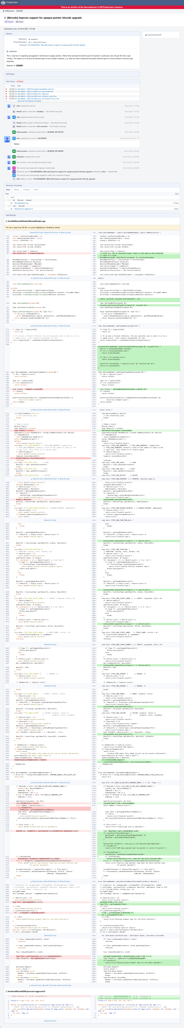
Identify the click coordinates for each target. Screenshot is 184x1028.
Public (20, 22)
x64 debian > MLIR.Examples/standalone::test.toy (35, 89)
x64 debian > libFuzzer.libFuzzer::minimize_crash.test (37, 96)
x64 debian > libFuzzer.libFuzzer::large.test (33, 94)
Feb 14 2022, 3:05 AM (131, 151)
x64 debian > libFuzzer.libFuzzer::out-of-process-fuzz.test (38, 99)
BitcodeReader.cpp (21, 203)
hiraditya (40, 111)
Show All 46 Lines (50, 479)
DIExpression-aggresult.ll (24, 209)
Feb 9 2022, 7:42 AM (132, 132)
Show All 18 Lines (50, 644)
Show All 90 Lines (50, 278)
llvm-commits (42, 126)
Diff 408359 (42, 138)
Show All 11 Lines (50, 686)
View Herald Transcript (54, 111)
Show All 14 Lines (50, 520)
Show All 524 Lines (50, 410)
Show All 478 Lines (50, 232)
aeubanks (34, 39)
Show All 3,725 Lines (49, 985)
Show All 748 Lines (50, 782)
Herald (19, 111)
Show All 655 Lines (50, 881)
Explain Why (112, 172)
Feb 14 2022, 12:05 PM (131, 157)
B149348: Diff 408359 (55, 151)
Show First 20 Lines (36, 232)
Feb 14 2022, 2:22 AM (127, 138)
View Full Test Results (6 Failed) (29, 101)
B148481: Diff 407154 (55, 132)
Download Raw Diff (154, 35)
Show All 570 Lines (50, 326)
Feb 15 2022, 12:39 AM (131, 168)
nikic (15, 29)
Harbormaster (22, 132)
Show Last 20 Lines (64, 985)
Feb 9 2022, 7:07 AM (132, 106)
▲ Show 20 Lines (37, 278)
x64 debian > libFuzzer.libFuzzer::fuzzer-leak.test (35, 91)
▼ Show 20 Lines (65, 232)
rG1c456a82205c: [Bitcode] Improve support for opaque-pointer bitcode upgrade (56, 45)
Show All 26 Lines (50, 935)
